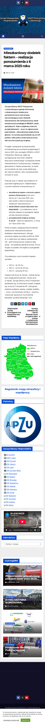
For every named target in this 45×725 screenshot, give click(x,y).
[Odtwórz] (6, 530)
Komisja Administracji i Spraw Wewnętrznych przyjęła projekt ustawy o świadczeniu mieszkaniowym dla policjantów (31, 316)
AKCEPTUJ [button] (25, 720)
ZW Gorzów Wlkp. (13, 470)
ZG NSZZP (10, 455)
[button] (42, 36)
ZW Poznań (11, 461)
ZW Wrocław (11, 480)
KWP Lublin (11, 458)
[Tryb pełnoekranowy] (38, 530)
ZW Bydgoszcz (12, 483)
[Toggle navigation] (23, 36)
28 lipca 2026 (12, 606)
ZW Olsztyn (11, 464)
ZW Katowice (11, 489)
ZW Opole (10, 493)
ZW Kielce (9, 505)
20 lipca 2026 (12, 630)
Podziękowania (14, 626)
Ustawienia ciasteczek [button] (11, 720)
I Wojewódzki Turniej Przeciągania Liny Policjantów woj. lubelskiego (14, 312)
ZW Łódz (10, 467)
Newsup (35, 707)
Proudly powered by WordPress (15, 707)
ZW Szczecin (10, 499)
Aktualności (8, 48)
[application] (22, 521)
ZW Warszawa (11, 474)
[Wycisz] (35, 530)
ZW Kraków (10, 502)
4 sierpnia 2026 (13, 582)
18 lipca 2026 (12, 654)
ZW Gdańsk (10, 486)
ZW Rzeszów (10, 496)
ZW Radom (10, 477)
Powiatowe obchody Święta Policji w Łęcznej (22, 649)
